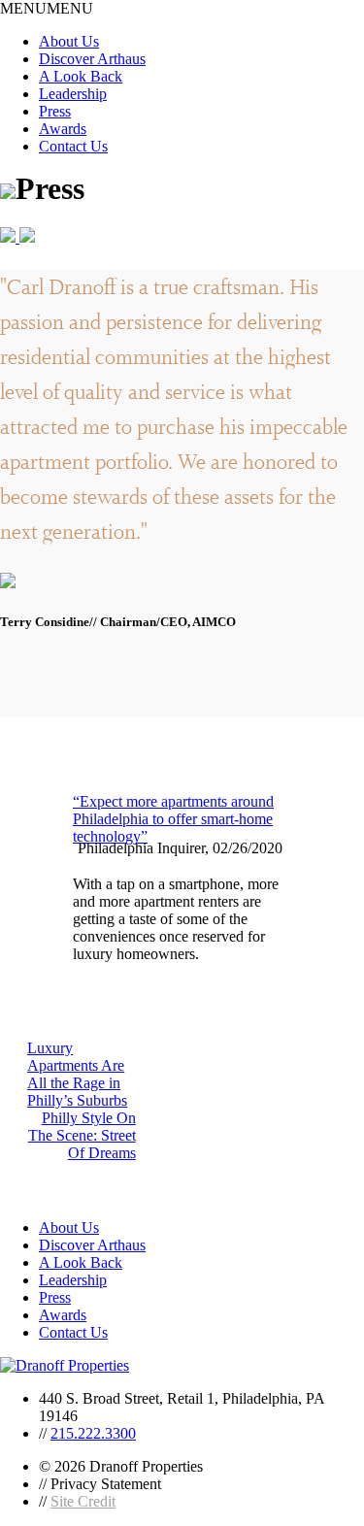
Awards (62, 128)
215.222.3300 (93, 1433)
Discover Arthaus (92, 58)
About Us (69, 41)
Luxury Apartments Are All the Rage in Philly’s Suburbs (77, 1074)
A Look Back (80, 76)
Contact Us (73, 146)
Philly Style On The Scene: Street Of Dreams (82, 1135)
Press (55, 111)
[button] (46, 8)
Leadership (73, 93)
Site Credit (83, 1501)
